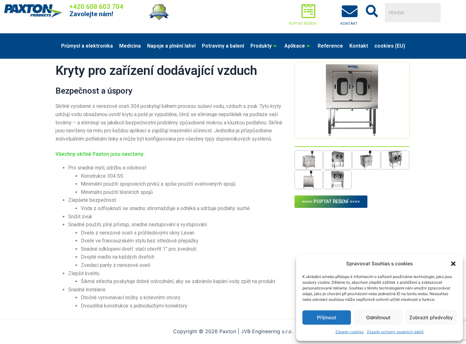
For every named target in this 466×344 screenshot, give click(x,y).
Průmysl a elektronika (87, 46)
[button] (453, 264)
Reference (330, 46)
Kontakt (358, 46)
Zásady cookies (349, 331)
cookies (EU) (389, 46)
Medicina (130, 46)
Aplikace (294, 46)
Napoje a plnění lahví (171, 46)
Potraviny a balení (223, 46)
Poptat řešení (302, 23)
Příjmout (326, 317)
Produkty (261, 46)
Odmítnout (378, 317)
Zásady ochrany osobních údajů (395, 331)
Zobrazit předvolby (431, 317)
